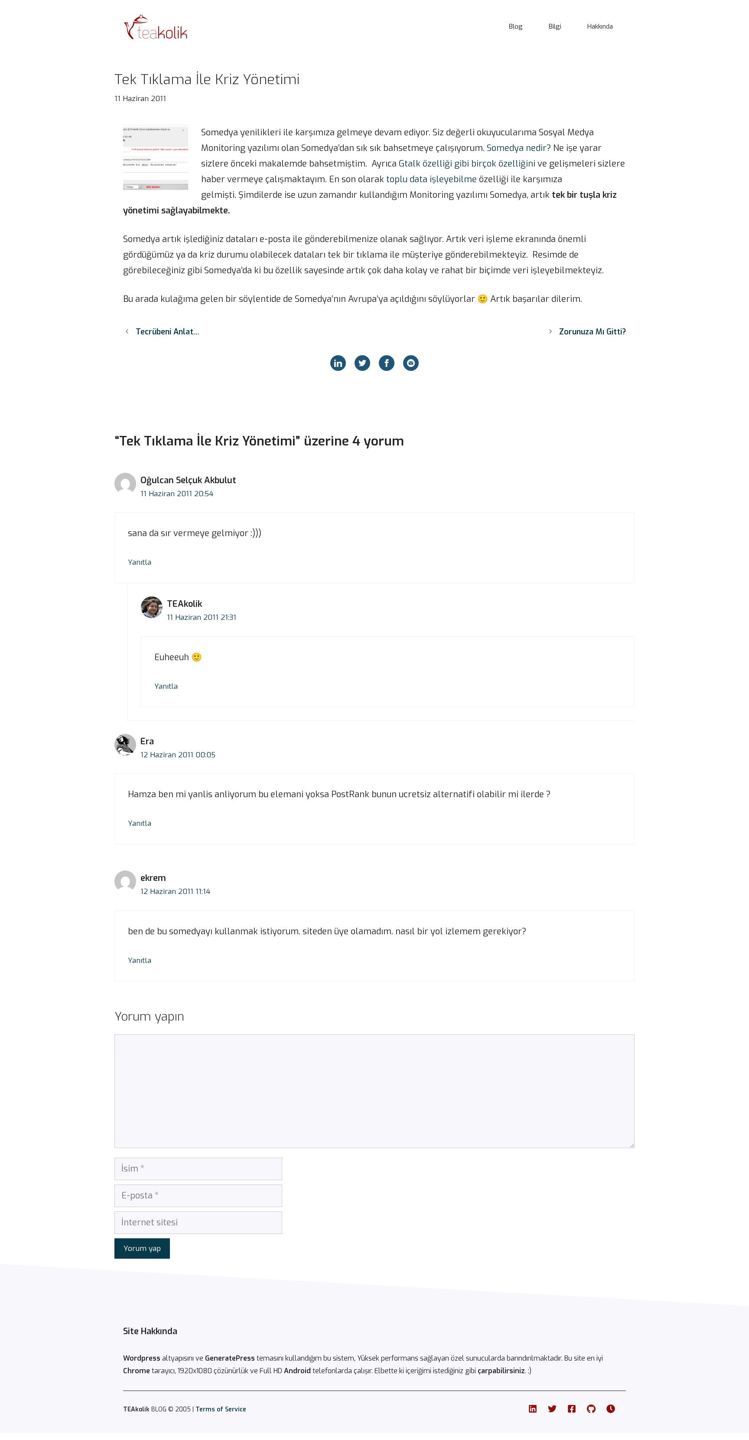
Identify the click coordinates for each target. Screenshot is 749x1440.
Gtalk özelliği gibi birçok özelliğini (467, 164)
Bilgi (555, 26)
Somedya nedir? (519, 148)
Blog (516, 26)
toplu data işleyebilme (430, 179)
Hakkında (600, 26)
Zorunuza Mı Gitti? (592, 332)
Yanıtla (139, 562)
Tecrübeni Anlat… (167, 332)
